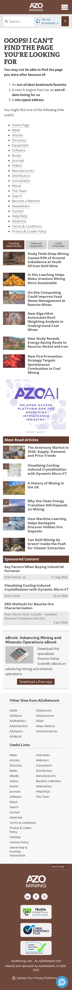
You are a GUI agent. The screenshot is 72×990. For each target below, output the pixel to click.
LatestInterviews (58, 244)
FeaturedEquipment (36, 244)
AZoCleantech (19, 726)
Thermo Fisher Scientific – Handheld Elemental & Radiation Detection (30, 616)
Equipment (20, 145)
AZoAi (40, 721)
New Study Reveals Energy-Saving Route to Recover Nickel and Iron (48, 342)
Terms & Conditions (27, 226)
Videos (17, 165)
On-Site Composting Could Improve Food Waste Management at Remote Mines (46, 298)
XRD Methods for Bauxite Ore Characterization (29, 606)
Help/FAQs (20, 216)
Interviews (43, 755)
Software (18, 150)
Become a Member (26, 201)
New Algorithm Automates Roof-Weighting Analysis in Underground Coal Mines (45, 321)
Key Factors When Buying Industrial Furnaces (34, 568)
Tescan (16, 596)
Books (16, 155)
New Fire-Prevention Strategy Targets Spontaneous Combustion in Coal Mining (45, 364)
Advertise (19, 221)
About (16, 185)
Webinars (42, 760)
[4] (14, 318)
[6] (14, 361)
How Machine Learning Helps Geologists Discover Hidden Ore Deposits (47, 524)
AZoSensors (44, 710)
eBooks (14, 776)
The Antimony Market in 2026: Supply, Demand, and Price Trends (48, 451)
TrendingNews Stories (13, 244)
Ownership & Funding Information (18, 851)
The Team (19, 191)
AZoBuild (16, 736)
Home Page (20, 125)
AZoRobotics (18, 721)
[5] (14, 343)
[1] (14, 258)
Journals (18, 160)
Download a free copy (35, 681)
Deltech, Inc (19, 577)
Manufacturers (23, 170)
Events (14, 786)
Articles (17, 135)
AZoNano (16, 715)
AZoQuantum (45, 715)
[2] (14, 279)
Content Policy (19, 842)
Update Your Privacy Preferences (38, 978)
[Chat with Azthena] (62, 982)
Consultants (21, 180)
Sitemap (15, 837)
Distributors (21, 175)
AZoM (13, 710)
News (16, 130)
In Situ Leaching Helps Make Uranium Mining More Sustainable (46, 278)
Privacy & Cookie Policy (29, 231)
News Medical (45, 726)
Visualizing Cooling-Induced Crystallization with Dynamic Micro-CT (47, 469)
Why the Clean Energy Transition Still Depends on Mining (47, 505)
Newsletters (21, 206)
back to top (58, 866)
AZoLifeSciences (46, 731)
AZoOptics (16, 731)
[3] (14, 297)
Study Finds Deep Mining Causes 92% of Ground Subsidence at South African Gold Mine (48, 259)
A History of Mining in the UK (46, 485)
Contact (18, 211)
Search (17, 196)
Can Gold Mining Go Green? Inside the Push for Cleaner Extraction (47, 543)
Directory (19, 140)
